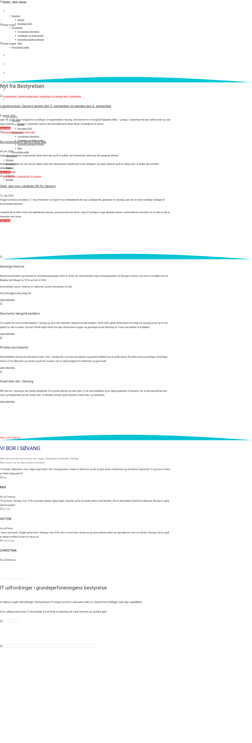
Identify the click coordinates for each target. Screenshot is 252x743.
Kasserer (16, 16)
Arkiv (20, 43)
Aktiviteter (12, 90)
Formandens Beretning (28, 31)
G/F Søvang (12, 10)
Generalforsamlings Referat (31, 39)
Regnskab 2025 (25, 24)
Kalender (11, 99)
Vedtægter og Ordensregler (31, 35)
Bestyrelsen (13, 55)
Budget (21, 20)
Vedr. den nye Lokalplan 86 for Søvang (28, 186)
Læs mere (5, 128)
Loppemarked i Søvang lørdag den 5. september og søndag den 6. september (55, 106)
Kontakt (10, 108)
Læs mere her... (7, 299)
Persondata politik (20, 47)
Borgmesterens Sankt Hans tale (23, 142)
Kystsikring (12, 72)
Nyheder (10, 64)
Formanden (17, 27)
